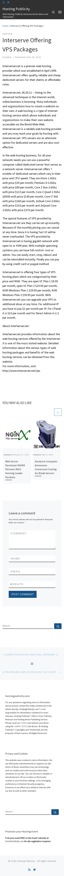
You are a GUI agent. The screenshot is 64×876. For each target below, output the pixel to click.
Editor (9, 57)
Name (15, 558)
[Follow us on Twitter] (8, 2)
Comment (18, 533)
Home (5, 25)
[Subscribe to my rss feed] (3, 2)
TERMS (24, 723)
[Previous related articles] (50, 412)
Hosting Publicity (26, 861)
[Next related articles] (58, 412)
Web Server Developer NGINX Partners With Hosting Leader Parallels (15, 469)
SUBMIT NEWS (20, 726)
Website (16, 584)
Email (15, 571)
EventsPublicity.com (14, 841)
